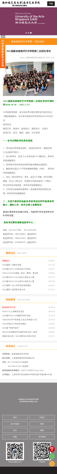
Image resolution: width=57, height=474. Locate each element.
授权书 (52, 449)
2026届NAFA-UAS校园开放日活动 (16, 315)
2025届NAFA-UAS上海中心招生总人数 (18, 277)
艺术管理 (42, 437)
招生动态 (39, 41)
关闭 (3, 36)
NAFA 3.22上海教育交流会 (13, 311)
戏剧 (15, 437)
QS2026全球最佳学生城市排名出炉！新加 (19, 332)
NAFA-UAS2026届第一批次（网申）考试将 (20, 273)
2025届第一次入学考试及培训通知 (16, 285)
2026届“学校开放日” (10, 328)
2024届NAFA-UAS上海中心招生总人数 (18, 281)
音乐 (15, 430)
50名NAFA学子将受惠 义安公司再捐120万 (19, 320)
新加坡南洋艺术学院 (21, 41)
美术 (15, 417)
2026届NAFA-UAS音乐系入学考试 (16, 269)
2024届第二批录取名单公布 (13, 289)
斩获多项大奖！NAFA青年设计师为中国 (19, 336)
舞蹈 (42, 430)
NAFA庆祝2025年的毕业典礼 (14, 324)
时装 (42, 424)
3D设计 (42, 417)
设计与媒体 (15, 424)
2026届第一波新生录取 (11, 265)
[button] (26, 33)
